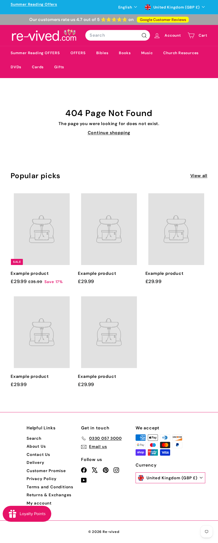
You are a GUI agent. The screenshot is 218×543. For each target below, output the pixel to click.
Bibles (102, 52)
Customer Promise (46, 470)
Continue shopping (109, 132)
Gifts (59, 67)
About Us (36, 446)
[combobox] (117, 35)
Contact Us (38, 454)
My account (39, 503)
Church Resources (181, 52)
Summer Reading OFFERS (35, 52)
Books (125, 52)
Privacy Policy (42, 478)
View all (198, 175)
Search (34, 438)
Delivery (35, 462)
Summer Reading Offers (34, 4)
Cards (38, 67)
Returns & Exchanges (49, 495)
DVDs (16, 67)
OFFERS (78, 52)
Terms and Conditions (50, 487)
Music (147, 52)
